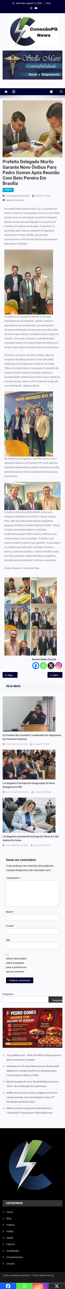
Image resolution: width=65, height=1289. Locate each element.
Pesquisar (8, 994)
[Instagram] (58, 665)
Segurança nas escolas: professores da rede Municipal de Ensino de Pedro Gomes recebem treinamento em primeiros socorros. (12, 675)
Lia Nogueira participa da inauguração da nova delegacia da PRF (29, 785)
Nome (10, 911)
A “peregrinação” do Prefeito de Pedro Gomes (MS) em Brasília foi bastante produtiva (56, 675)
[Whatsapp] (43, 665)
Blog (8, 1218)
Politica (8, 190)
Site (8, 940)
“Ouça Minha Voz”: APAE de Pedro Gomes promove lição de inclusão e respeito (33, 1057)
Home (9, 1212)
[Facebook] (35, 665)
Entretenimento (14, 1257)
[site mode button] (53, 91)
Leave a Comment (15, 200)
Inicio (48, 3)
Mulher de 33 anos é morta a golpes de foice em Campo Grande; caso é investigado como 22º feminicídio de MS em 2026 (31, 1097)
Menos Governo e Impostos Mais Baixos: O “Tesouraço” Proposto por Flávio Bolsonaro (29, 1110)
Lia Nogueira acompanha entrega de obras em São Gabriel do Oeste (31, 838)
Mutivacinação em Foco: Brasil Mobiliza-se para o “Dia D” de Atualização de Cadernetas (32, 1084)
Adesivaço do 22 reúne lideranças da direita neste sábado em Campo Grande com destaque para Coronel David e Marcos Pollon (32, 1071)
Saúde (9, 1237)
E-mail (10, 926)
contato (10, 1263)
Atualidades (12, 1250)
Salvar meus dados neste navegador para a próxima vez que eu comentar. (16, 965)
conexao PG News (41, 744)
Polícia (10, 1231)
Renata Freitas (43, 195)
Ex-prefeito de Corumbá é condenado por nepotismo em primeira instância (32, 737)
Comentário (13, 878)
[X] (50, 665)
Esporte (10, 1244)
